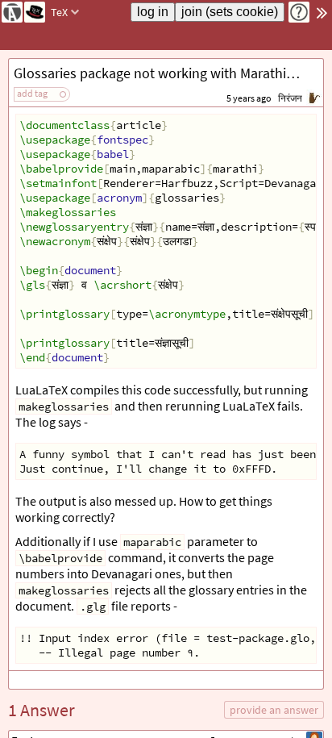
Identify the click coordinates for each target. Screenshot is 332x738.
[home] (12, 12)
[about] (298, 12)
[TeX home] (34, 12)
